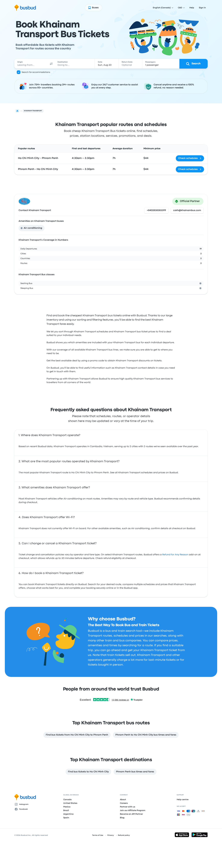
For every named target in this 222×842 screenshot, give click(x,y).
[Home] (17, 110)
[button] (51, 64)
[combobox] (31, 64)
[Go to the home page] (25, 8)
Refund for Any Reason (175, 555)
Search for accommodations (36, 72)
